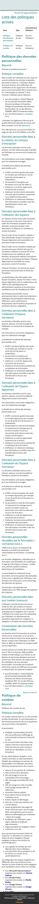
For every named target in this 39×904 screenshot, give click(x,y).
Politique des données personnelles (15, 898)
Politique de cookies (8, 46)
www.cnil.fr (26, 125)
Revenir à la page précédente (25, 13)
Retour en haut (29, 692)
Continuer (19, 902)
